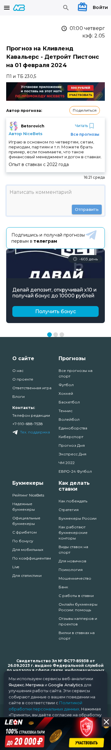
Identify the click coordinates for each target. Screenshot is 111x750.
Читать (81, 125)
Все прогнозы (85, 134)
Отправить (87, 209)
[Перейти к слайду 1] (49, 334)
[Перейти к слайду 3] (62, 334)
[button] (84, 110)
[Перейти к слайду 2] (55, 334)
